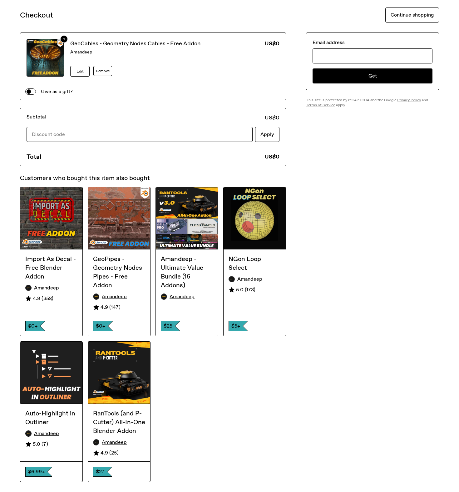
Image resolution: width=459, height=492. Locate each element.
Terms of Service (320, 105)
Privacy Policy (409, 100)
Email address (329, 42)
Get (372, 76)
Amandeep (81, 52)
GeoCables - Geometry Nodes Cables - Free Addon (135, 43)
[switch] (30, 91)
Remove (103, 71)
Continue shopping (412, 15)
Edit (80, 71)
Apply (267, 134)
